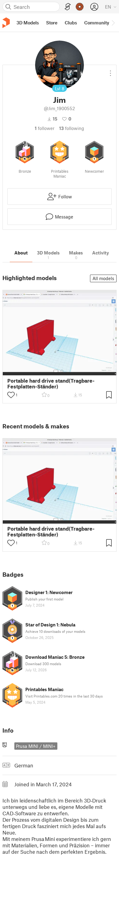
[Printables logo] (6, 22)
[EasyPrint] (67, 7)
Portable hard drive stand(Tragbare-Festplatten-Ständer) (51, 383)
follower (44, 128)
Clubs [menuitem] (71, 22)
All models (103, 278)
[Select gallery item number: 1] (55, 371)
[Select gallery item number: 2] (62, 371)
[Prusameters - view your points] (80, 7)
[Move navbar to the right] (113, 22)
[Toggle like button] (11, 394)
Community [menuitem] (96, 22)
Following (71, 128)
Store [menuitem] (51, 22)
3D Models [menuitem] (27, 22)
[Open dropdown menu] (110, 71)
